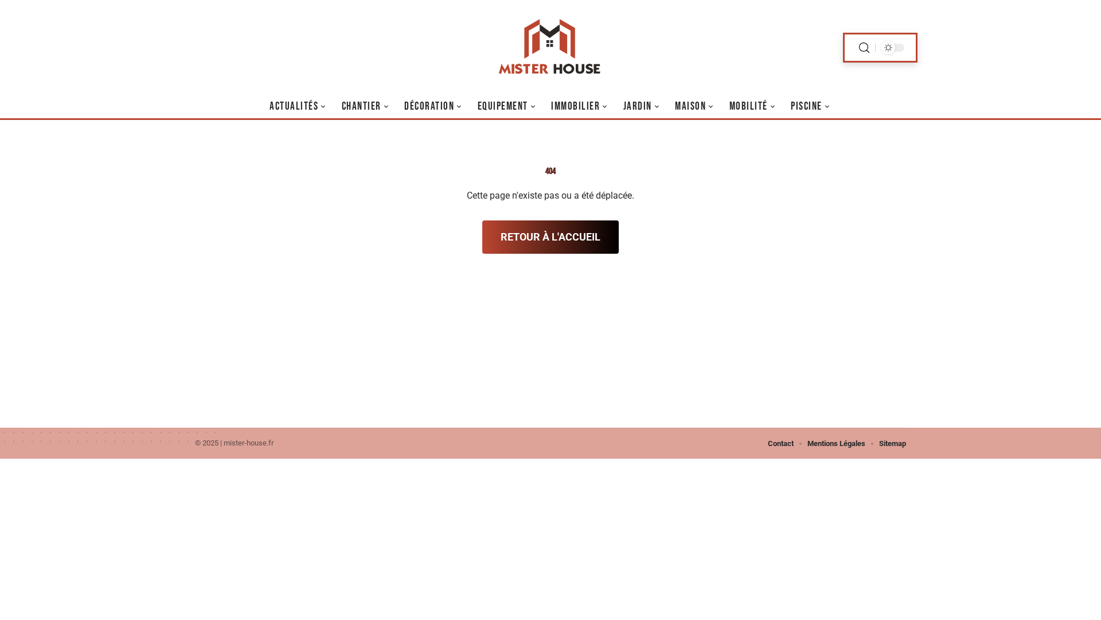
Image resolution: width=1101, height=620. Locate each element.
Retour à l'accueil (550, 237)
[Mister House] (550, 47)
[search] (864, 48)
